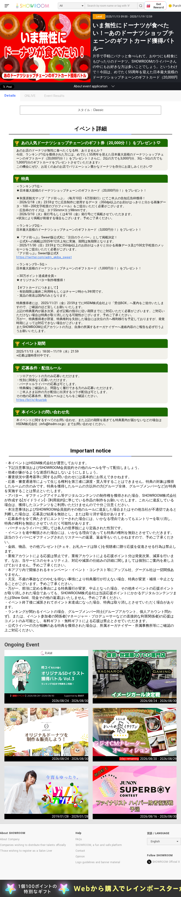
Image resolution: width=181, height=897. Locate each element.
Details (10, 96)
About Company (9, 839)
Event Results (54, 96)
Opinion (80, 856)
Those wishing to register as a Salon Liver (26, 850)
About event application (90, 86)
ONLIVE (30, 96)
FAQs (78, 839)
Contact (80, 850)
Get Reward (158, 5)
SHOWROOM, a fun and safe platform (98, 845)
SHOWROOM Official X (166, 861)
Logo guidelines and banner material (97, 862)
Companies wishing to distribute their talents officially (33, 845)
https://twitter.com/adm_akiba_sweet (44, 257)
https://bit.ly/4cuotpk (31, 400)
